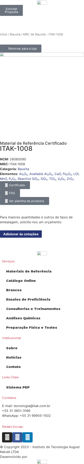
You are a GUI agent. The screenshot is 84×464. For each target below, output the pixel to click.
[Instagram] (7, 437)
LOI (75, 174)
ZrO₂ (70, 179)
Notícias (13, 357)
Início (3, 34)
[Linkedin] (27, 437)
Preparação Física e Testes (31, 327)
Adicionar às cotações (21, 234)
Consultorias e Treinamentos (33, 309)
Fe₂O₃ (67, 174)
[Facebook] (17, 437)
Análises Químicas (23, 318)
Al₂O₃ (23, 174)
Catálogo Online (21, 281)
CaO (57, 174)
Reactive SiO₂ (28, 179)
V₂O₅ (61, 179)
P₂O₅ (12, 179)
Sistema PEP (18, 387)
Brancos (14, 290)
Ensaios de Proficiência (28, 299)
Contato (13, 367)
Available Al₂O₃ (41, 174)
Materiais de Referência (29, 271)
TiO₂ (52, 179)
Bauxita (15, 34)
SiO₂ (44, 179)
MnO (3, 179)
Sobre (12, 348)
